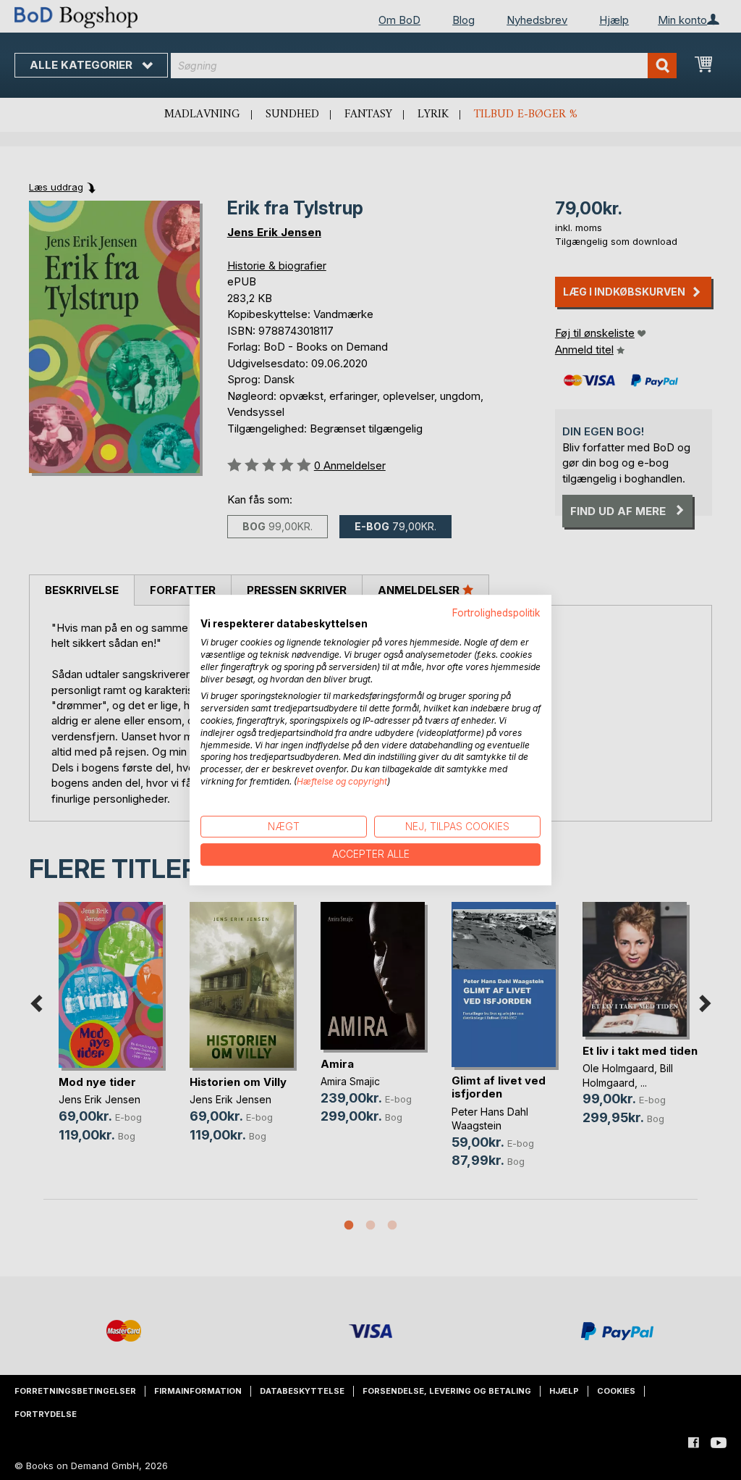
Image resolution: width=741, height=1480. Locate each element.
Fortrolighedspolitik (496, 613)
